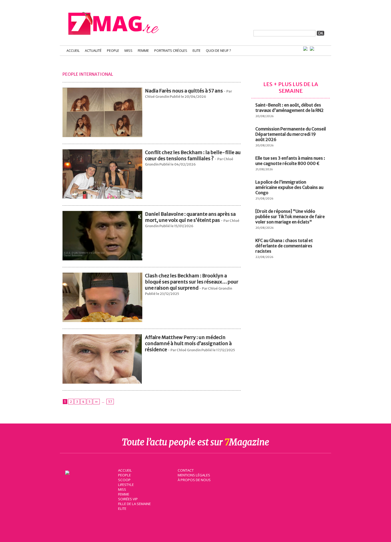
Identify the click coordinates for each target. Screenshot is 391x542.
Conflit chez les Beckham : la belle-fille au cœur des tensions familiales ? (193, 155)
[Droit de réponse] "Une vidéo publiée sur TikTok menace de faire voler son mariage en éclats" (290, 217)
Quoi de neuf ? (218, 50)
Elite (197, 50)
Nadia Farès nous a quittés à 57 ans (184, 91)
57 (110, 402)
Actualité (93, 50)
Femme (143, 50)
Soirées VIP (128, 499)
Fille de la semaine (134, 503)
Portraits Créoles (170, 50)
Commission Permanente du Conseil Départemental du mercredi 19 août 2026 (290, 134)
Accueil (73, 50)
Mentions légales (194, 475)
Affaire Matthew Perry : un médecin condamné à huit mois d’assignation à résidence (188, 343)
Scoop (124, 479)
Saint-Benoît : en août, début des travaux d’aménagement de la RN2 (289, 107)
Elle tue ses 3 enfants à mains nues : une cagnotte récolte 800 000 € (290, 160)
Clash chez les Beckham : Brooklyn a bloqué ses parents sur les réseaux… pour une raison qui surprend (191, 282)
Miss (128, 50)
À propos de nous (194, 479)
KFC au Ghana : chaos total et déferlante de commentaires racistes (284, 246)
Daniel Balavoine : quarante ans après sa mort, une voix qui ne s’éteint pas (190, 217)
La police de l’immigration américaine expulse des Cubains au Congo (289, 187)
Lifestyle (126, 484)
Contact (186, 470)
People (113, 50)
